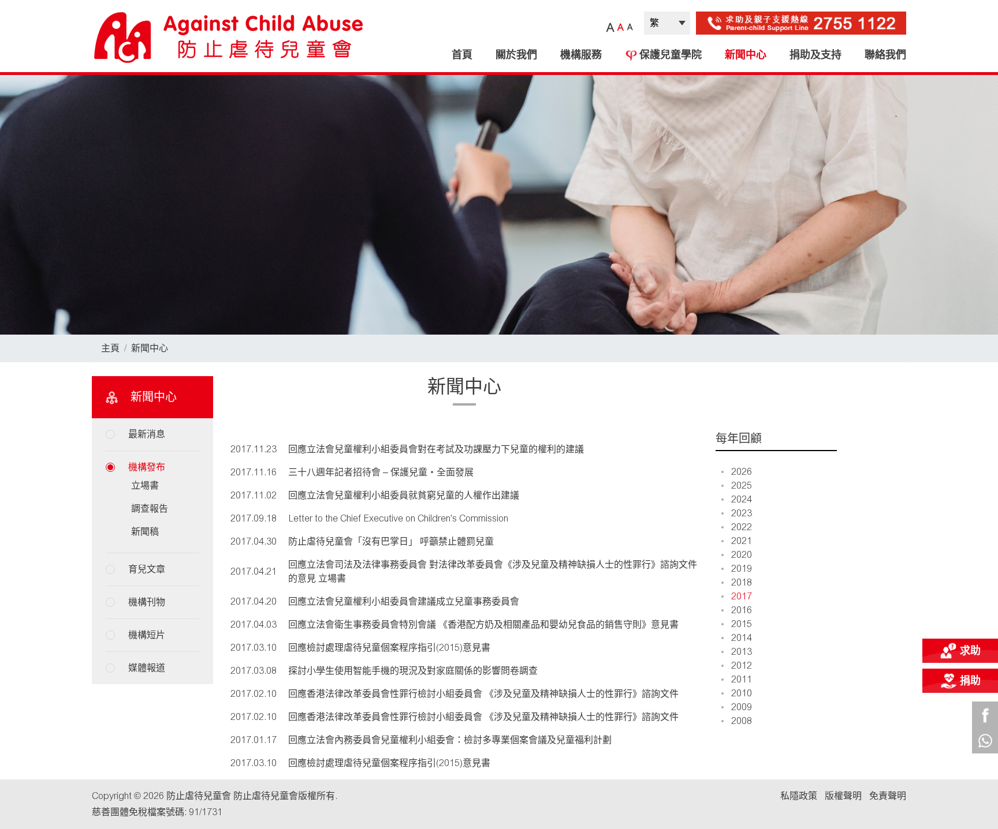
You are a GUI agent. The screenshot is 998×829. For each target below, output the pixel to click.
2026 (741, 472)
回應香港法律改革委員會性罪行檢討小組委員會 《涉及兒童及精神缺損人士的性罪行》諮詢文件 (483, 694)
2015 (741, 624)
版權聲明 (843, 796)
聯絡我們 (885, 55)
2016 (741, 610)
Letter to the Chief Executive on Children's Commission (398, 518)
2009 (741, 707)
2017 (741, 596)
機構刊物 (146, 602)
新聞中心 (745, 55)
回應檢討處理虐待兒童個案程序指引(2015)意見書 (389, 647)
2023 (741, 513)
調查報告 (149, 508)
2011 (741, 679)
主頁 (110, 348)
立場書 (145, 485)
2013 (741, 652)
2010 (741, 693)
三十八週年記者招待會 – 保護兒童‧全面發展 (381, 472)
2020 (741, 555)
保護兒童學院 (670, 55)
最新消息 (146, 434)
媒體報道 (146, 668)
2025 (741, 485)
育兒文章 (146, 569)
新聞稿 (145, 532)
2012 (741, 665)
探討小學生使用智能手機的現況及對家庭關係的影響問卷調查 (413, 671)
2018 (741, 582)
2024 (741, 499)
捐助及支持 (815, 55)
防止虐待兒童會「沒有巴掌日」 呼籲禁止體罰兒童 (391, 541)
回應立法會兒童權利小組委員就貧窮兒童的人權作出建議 (403, 495)
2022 (741, 527)
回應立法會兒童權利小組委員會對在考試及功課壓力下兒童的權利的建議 (436, 449)
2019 (741, 568)
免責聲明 (887, 796)
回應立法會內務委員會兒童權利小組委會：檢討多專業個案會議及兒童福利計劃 (450, 740)
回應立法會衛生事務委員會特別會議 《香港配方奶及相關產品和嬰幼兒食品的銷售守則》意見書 (483, 624)
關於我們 (516, 55)
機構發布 (146, 467)
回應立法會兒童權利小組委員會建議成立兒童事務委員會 (403, 601)
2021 (741, 541)
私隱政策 (798, 796)
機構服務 (581, 55)
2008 (741, 721)
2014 (741, 638)
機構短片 (146, 635)
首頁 (462, 55)
